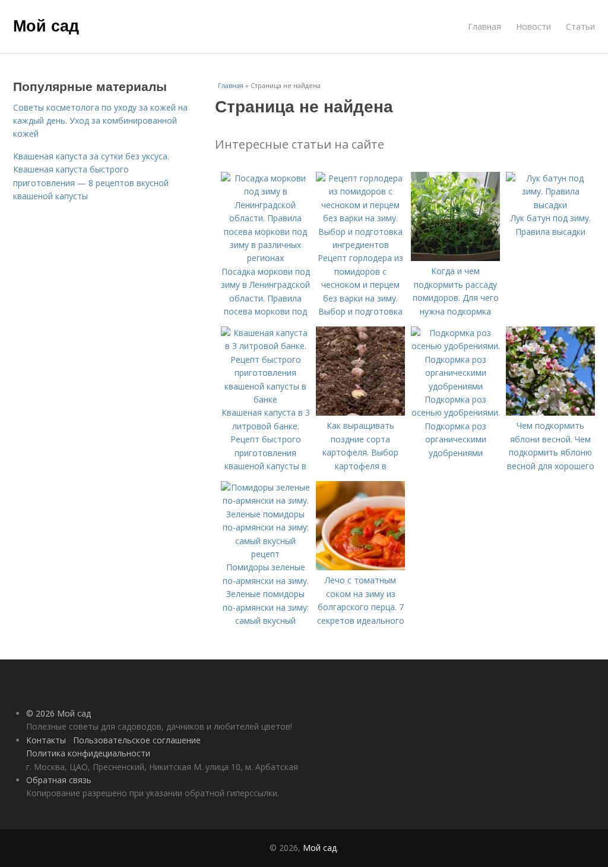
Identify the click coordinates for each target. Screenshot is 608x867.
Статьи (580, 26)
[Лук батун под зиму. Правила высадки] (550, 205)
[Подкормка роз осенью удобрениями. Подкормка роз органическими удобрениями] (455, 386)
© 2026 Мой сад (58, 713)
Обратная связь (58, 780)
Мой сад (46, 25)
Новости (533, 26)
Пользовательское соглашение (137, 740)
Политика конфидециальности (88, 753)
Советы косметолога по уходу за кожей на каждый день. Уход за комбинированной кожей (100, 121)
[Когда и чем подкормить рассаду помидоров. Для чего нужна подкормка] (455, 257)
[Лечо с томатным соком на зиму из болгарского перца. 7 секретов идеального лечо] (360, 567)
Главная (484, 26)
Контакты (46, 740)
